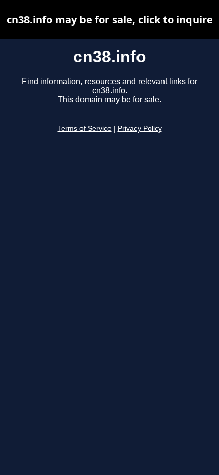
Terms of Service (85, 129)
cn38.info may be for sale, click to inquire (110, 20)
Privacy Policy (140, 129)
